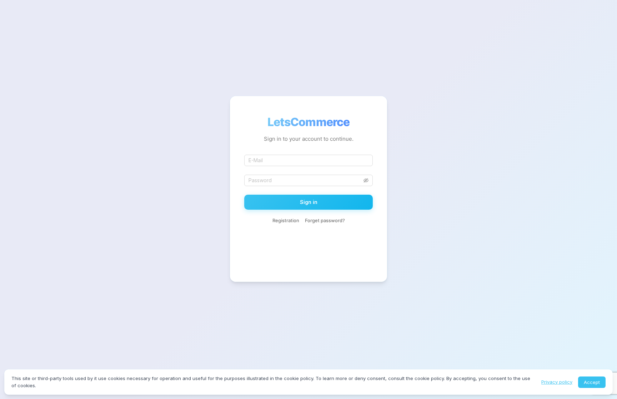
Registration (285, 220)
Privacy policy (556, 382)
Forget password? (325, 220)
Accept (592, 382)
